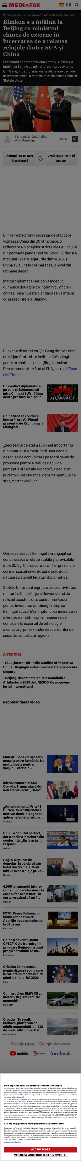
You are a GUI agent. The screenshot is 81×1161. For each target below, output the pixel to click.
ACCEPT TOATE (40, 1149)
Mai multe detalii (18, 1097)
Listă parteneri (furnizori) (13, 1142)
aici (40, 1111)
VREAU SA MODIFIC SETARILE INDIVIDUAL (40, 1155)
